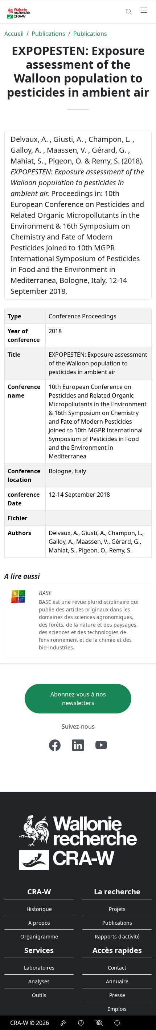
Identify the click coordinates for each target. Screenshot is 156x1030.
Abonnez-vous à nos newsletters (78, 698)
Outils (39, 995)
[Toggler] (144, 10)
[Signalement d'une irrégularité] (117, 1023)
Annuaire (117, 981)
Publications (48, 34)
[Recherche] (128, 11)
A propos (39, 922)
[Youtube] (101, 745)
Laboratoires (39, 967)
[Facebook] (55, 745)
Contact (117, 967)
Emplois (117, 1008)
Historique (39, 909)
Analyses (39, 981)
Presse (117, 995)
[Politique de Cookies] (81, 1023)
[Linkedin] (78, 745)
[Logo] (78, 842)
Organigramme (39, 936)
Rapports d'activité (117, 936)
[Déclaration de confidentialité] (63, 1023)
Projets (117, 909)
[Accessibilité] (99, 1023)
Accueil (14, 34)
